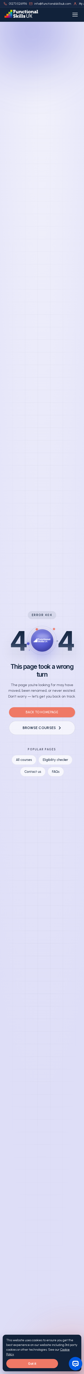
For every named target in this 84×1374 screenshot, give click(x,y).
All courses (24, 760)
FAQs (56, 772)
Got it (32, 1363)
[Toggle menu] (75, 14)
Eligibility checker (55, 760)
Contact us (32, 772)
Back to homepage (42, 712)
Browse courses (39, 728)
